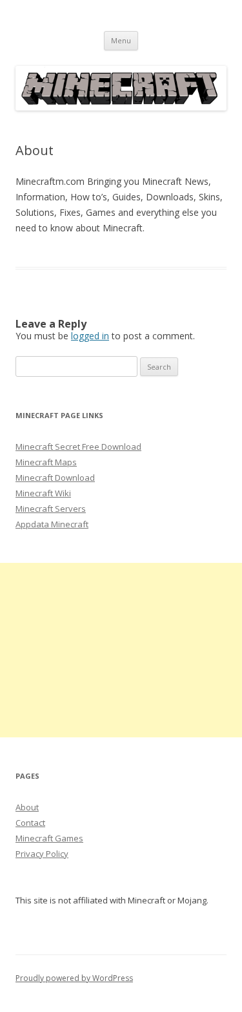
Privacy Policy (41, 853)
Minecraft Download (55, 477)
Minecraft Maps (46, 462)
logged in (90, 336)
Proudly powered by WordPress (74, 978)
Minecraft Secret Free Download (78, 446)
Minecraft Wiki (43, 493)
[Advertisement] (121, 650)
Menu (121, 40)
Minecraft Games (49, 838)
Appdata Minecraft (51, 524)
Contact (30, 822)
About (27, 807)
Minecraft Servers (50, 508)
